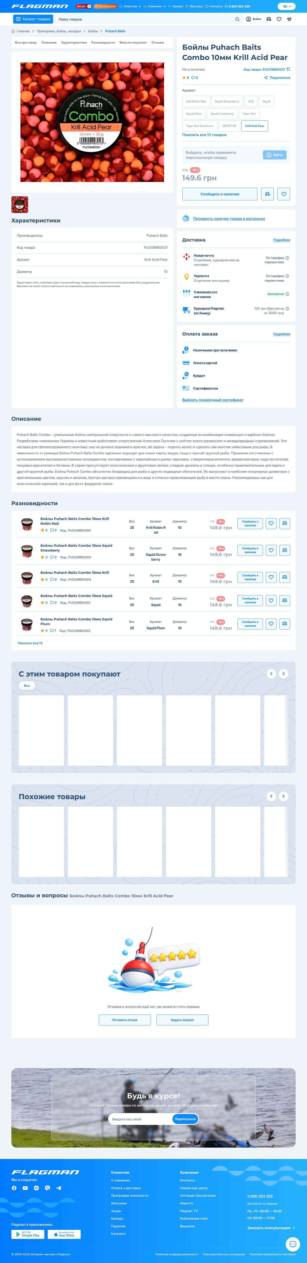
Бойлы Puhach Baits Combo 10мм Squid (76, 596)
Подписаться (185, 1119)
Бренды (178, 6)
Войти (278, 155)
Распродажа (107, 6)
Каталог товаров (36, 19)
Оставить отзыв (124, 1020)
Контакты (216, 6)
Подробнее (281, 334)
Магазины (196, 6)
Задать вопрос (182, 1020)
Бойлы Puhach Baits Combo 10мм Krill (74, 572)
